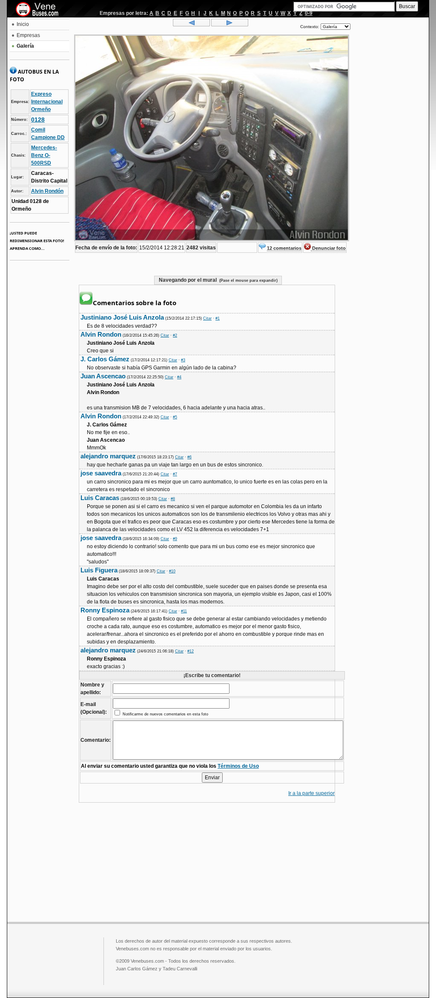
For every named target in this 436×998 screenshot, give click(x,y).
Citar (207, 318)
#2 (175, 335)
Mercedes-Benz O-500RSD (44, 155)
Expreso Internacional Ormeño (47, 101)
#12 (190, 651)
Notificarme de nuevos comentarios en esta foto (164, 714)
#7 (175, 474)
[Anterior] (191, 25)
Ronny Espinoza (104, 610)
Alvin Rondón (47, 191)
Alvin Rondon (100, 334)
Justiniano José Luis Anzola (122, 317)
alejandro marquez (108, 456)
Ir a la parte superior (311, 793)
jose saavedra (100, 473)
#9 (175, 539)
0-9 (309, 13)
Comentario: (95, 740)
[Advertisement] (390, 147)
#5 (175, 417)
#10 (172, 571)
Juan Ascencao (103, 376)
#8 (173, 499)
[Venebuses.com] (40, 10)
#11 (184, 611)
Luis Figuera (99, 570)
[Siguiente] (229, 25)
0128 (38, 119)
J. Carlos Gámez (104, 359)
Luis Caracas (99, 497)
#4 (179, 377)
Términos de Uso (238, 766)
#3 (183, 360)
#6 (189, 457)
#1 (217, 318)
